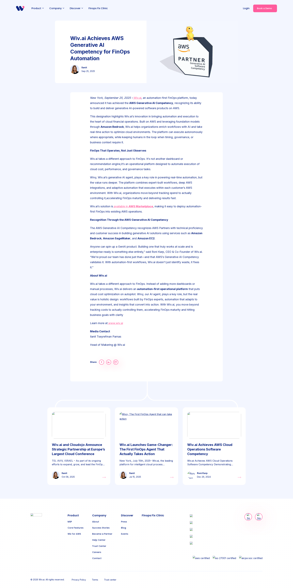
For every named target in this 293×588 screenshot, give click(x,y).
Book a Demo (264, 8)
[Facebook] (101, 362)
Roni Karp (202, 473)
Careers (96, 552)
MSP (70, 521)
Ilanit (64, 473)
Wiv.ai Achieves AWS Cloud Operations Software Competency (209, 449)
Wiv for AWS (74, 533)
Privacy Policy (79, 579)
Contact (96, 558)
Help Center (98, 540)
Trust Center (99, 546)
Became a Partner (102, 533)
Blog (123, 527)
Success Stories (101, 527)
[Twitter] (115, 362)
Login (246, 8)
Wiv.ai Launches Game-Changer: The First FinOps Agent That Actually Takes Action (146, 449)
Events (124, 533)
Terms (95, 579)
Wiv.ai (137, 97)
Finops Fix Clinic (153, 515)
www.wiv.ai (115, 323)
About (95, 521)
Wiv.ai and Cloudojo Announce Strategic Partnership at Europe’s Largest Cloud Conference (78, 449)
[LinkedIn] (108, 362)
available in (133, 206)
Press (124, 521)
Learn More (104, 477)
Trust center (110, 579)
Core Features (75, 527)
